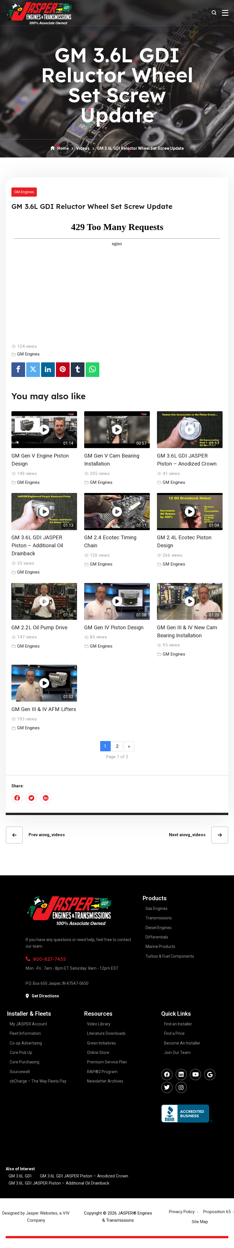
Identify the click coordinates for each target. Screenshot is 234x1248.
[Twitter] (33, 369)
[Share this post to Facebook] (17, 798)
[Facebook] (18, 369)
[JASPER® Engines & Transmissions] (39, 13)
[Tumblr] (77, 369)
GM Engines (24, 192)
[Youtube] (195, 1074)
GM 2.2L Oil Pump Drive (39, 627)
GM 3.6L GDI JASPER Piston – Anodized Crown (84, 1176)
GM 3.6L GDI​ (20, 1176)
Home (63, 148)
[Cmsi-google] (209, 1074)
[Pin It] (63, 369)
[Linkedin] (48, 369)
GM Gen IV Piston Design (114, 627)
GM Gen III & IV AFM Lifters (43, 709)
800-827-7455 (49, 959)
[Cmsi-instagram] (181, 1087)
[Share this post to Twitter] (31, 798)
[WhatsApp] (92, 369)
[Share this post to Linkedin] (45, 798)
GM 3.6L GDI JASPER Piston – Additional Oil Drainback (37, 545)
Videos (83, 148)
